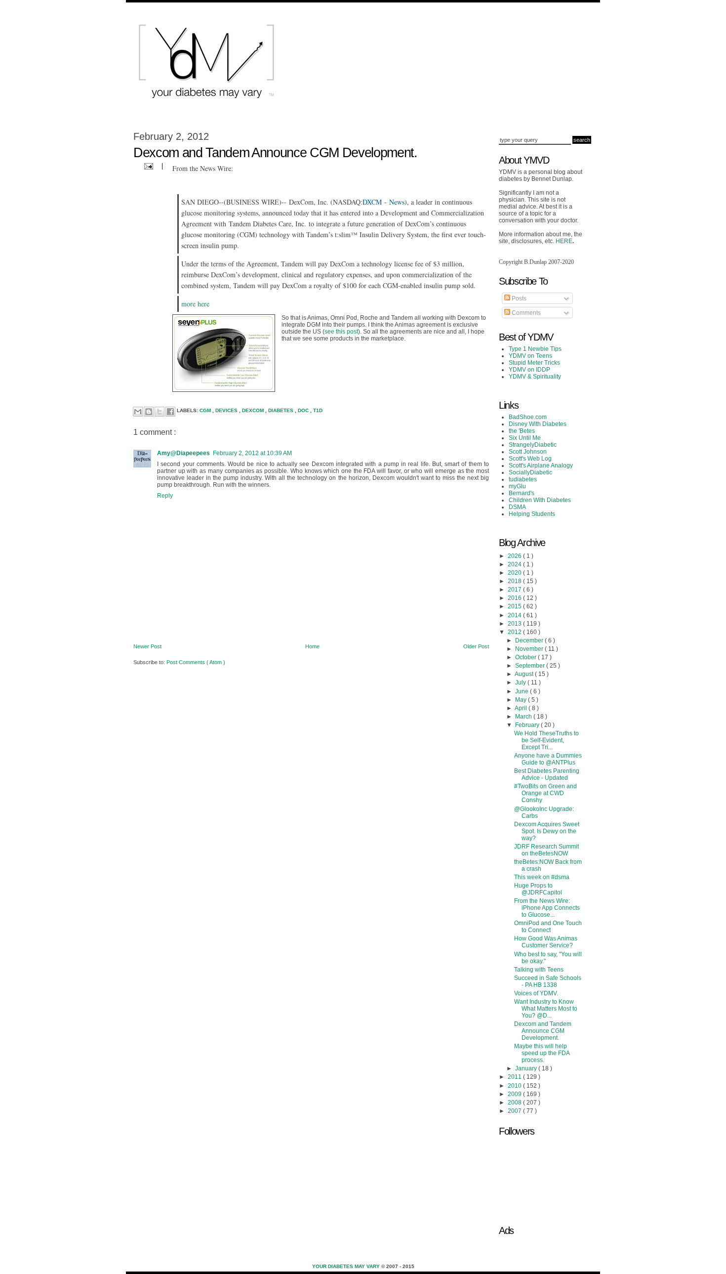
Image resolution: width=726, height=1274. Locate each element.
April (521, 708)
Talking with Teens (539, 969)
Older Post (476, 646)
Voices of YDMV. (536, 993)
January (526, 1068)
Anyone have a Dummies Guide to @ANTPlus (548, 759)
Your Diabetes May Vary (346, 1266)
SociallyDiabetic (530, 472)
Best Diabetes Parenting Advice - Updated (546, 774)
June (522, 691)
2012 (515, 632)
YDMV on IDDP (529, 369)
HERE (564, 241)
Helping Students (532, 513)
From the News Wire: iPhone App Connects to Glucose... (547, 907)
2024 (515, 564)
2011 (515, 1076)
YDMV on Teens (530, 355)
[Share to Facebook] (170, 412)
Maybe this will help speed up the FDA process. (541, 1053)
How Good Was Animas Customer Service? (545, 942)
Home (312, 646)
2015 (515, 606)
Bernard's (521, 493)
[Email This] (138, 412)
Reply (165, 495)
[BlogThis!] (149, 412)
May (521, 699)
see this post (341, 331)
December (530, 640)
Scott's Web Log (530, 458)
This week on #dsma (541, 877)
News (396, 202)
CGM (206, 411)
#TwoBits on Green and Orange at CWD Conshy (545, 793)
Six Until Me (525, 437)
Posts (518, 298)
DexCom (253, 411)
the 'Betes (522, 430)
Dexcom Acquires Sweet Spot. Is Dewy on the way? (546, 831)
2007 (515, 1110)
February (528, 725)
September (530, 665)
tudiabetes (523, 479)
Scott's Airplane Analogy (541, 465)
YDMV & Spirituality (535, 376)
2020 (515, 572)
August (525, 674)
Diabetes (281, 411)
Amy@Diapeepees (183, 453)
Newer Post (147, 646)
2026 (515, 555)
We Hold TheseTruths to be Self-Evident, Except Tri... (546, 740)
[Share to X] (159, 412)
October (526, 657)
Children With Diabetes (540, 500)
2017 (515, 589)
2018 (515, 581)
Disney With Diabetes (537, 424)
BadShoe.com (528, 417)
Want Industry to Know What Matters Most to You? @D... (545, 1008)
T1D (318, 411)
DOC (304, 411)
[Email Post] (147, 166)
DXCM (372, 202)
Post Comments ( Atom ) (195, 662)
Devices (227, 411)
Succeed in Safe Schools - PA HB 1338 (547, 981)
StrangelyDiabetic (533, 444)
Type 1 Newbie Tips (535, 348)
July (521, 682)
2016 (515, 598)
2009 (515, 1094)
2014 (515, 615)
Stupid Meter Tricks (534, 362)
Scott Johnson (528, 451)
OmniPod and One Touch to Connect (548, 927)
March (524, 716)
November (530, 648)
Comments (525, 312)
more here (195, 303)
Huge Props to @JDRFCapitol (538, 889)
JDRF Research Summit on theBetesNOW (546, 850)
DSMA (517, 507)
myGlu (517, 486)
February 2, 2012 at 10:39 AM (252, 453)
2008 (515, 1102)
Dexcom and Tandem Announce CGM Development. (542, 1030)
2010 (515, 1085)
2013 (515, 623)
